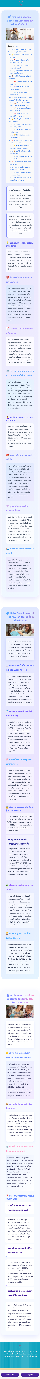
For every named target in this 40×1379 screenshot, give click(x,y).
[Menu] (2, 3)
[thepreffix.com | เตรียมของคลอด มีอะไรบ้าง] (21, 3)
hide (17, 46)
